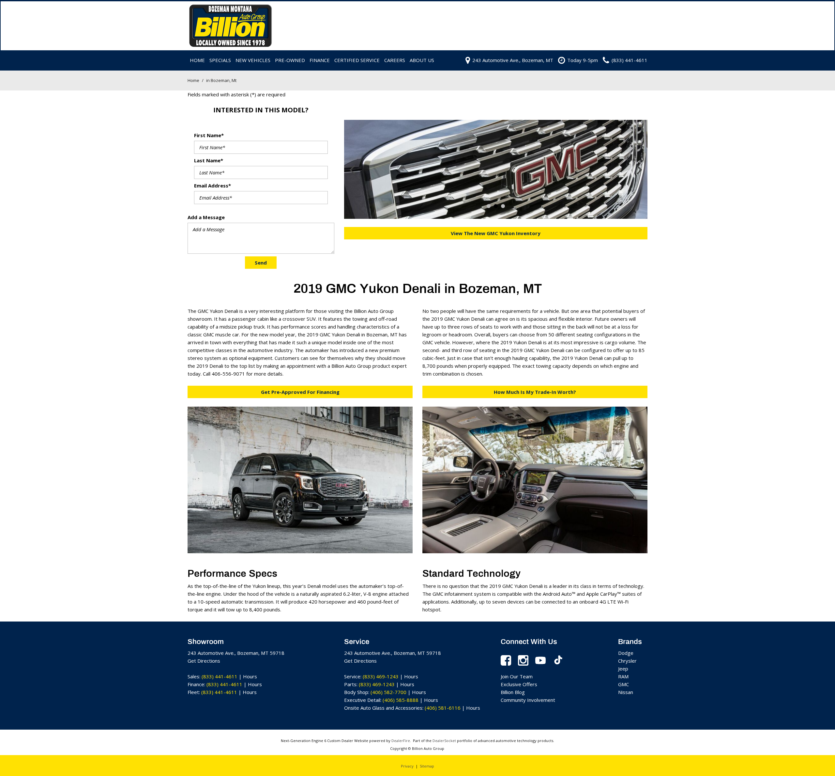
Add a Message (206, 217)
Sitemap (427, 766)
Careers (394, 60)
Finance (320, 60)
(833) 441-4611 (219, 676)
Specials (220, 60)
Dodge (625, 653)
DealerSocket (444, 740)
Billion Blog (513, 692)
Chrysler (627, 660)
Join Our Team (517, 676)
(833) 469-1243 (381, 676)
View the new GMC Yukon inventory (495, 233)
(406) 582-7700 (388, 692)
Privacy (407, 766)
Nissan (625, 692)
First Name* (209, 135)
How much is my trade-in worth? (535, 392)
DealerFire (400, 740)
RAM (623, 676)
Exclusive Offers (519, 684)
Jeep (623, 668)
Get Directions (204, 660)
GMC (623, 684)
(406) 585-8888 (400, 700)
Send (261, 262)
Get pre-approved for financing (300, 392)
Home (197, 60)
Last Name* (208, 160)
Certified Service (357, 60)
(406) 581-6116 (443, 707)
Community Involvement (528, 700)
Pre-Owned (290, 60)
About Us (422, 60)
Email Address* (212, 185)
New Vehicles (252, 60)
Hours (250, 676)
